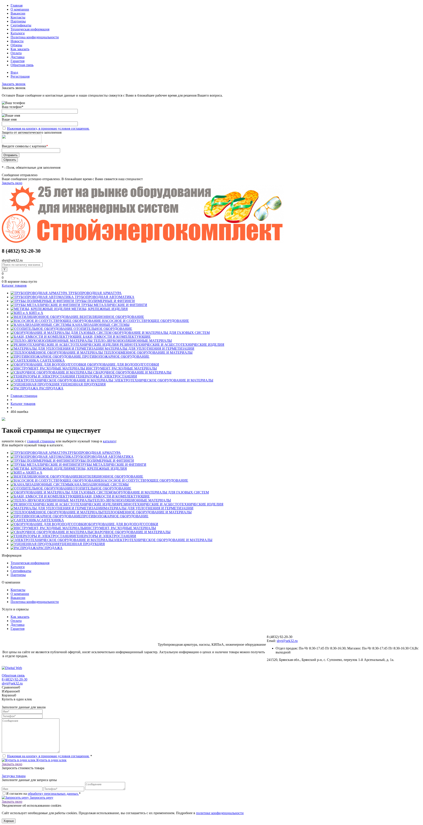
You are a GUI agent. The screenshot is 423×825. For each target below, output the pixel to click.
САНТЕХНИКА (51, 520)
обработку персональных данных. (53, 793)
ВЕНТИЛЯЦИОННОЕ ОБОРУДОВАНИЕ (111, 476)
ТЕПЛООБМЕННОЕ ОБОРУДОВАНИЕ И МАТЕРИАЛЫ (147, 512)
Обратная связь (22, 65)
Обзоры (16, 45)
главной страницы (41, 441)
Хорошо (9, 821)
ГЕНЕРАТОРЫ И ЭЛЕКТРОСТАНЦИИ (105, 536)
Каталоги (18, 33)
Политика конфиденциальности (35, 37)
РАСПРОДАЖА (50, 548)
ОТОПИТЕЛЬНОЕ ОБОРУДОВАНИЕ (102, 488)
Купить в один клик (51, 760)
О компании (20, 9)
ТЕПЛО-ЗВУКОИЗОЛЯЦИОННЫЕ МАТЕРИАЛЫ (132, 500)
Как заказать (20, 49)
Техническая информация (30, 29)
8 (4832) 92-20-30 (14, 679)
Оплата (16, 53)
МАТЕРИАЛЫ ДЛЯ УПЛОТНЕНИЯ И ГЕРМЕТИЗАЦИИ (148, 508)
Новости (17, 41)
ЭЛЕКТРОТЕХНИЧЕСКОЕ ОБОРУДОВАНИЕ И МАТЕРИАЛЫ (162, 540)
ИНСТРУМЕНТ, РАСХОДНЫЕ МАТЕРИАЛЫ (120, 528)
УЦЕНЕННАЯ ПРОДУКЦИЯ (82, 544)
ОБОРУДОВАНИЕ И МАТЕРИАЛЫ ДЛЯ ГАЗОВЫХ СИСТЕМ (160, 492)
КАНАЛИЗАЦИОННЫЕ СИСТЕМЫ (100, 484)
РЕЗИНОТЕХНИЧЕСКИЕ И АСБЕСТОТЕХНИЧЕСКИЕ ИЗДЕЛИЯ (171, 504)
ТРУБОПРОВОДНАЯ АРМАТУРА (94, 453)
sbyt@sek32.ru (287, 641)
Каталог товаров (14, 285)
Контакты (18, 17)
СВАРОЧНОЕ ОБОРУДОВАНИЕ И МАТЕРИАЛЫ (131, 532)
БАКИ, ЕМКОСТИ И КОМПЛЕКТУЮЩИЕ (116, 496)
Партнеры (18, 21)
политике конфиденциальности (220, 813)
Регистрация (20, 76)
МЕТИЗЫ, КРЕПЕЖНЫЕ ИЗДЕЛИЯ (98, 468)
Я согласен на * (43, 793)
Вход (14, 72)
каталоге (109, 441)
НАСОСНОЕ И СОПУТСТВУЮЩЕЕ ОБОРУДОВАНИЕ (144, 480)
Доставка (17, 57)
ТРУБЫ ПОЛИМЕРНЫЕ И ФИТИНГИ (104, 460)
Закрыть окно (12, 183)
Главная (16, 5)
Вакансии (18, 13)
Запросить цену (41, 797)
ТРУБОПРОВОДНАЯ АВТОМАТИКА (104, 456)
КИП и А (35, 472)
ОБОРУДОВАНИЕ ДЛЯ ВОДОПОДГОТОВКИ (122, 524)
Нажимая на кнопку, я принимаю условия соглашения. (48, 128)
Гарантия (17, 61)
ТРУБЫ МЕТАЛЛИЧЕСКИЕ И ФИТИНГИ (113, 464)
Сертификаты (21, 25)
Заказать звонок (14, 84)
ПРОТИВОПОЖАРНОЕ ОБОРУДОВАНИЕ (114, 516)
